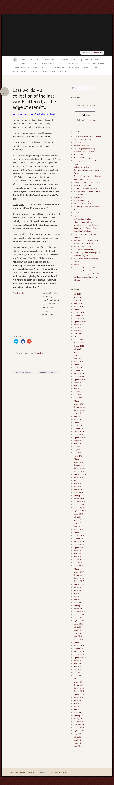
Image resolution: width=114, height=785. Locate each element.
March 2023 (78, 398)
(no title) (77, 212)
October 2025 (79, 318)
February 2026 (79, 309)
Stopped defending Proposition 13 (86, 249)
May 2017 (77, 596)
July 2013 (77, 737)
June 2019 (77, 520)
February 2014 (79, 715)
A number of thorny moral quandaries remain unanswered (50, 372)
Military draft (79, 197)
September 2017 (80, 584)
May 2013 (77, 743)
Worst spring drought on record (85, 188)
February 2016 (79, 642)
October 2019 (79, 507)
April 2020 (78, 489)
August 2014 (78, 697)
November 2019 (80, 504)
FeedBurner (91, 120)
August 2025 (78, 324)
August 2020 (78, 477)
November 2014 (80, 688)
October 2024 (79, 346)
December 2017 (79, 575)
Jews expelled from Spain (83, 185)
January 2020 (79, 498)
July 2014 (77, 700)
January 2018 (79, 572)
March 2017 (78, 602)
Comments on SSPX (69, 63)
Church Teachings (29, 63)
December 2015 (79, 648)
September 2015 (80, 657)
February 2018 (79, 569)
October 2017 (79, 581)
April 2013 (78, 746)
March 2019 (78, 529)
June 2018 (77, 556)
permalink (98, 53)
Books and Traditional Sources (43, 71)
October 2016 (79, 617)
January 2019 (79, 535)
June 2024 (77, 352)
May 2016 (77, 633)
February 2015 (79, 679)
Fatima (44, 67)
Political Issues (19, 71)
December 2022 (79, 407)
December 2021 (79, 428)
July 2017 (77, 590)
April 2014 (78, 709)
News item (77, 142)
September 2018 (80, 547)
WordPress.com (61, 772)
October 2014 (79, 691)
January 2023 (79, 404)
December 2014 (79, 685)
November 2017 (80, 578)
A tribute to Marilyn (81, 167)
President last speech (81, 145)
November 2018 (80, 541)
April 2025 (78, 330)
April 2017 (78, 599)
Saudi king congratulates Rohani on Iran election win (24, 372)
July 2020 (77, 480)
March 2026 (78, 306)
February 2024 (79, 364)
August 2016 (78, 624)
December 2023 (79, 370)
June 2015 (77, 666)
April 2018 (78, 562)
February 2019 (79, 532)
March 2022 (78, 419)
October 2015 (79, 654)
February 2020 (79, 495)
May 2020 (77, 486)
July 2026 (77, 294)
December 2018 (79, 538)
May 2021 (77, 449)
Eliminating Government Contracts (87, 182)
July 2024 (77, 349)
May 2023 (77, 391)
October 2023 (79, 376)
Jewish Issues (74, 67)
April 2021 (78, 453)
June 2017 (77, 593)
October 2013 (79, 727)
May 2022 (77, 413)
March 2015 (78, 675)
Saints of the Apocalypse (83, 222)
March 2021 (78, 456)
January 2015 (79, 682)
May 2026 (77, 300)
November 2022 (80, 410)
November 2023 (80, 373)
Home (23, 59)
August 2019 (78, 514)
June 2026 (77, 297)
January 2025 (79, 339)
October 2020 (79, 471)
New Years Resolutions (82, 246)
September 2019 (80, 511)
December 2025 (79, 315)
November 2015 (80, 651)
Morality (85, 63)
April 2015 (78, 672)
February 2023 (79, 401)
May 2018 (77, 559)
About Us (34, 59)
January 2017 (79, 608)
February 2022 (79, 422)
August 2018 (78, 550)
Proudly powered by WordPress (24, 772)
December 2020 (79, 465)
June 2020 (77, 483)
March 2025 (78, 333)
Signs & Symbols (100, 63)
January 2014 (79, 718)
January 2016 (79, 645)
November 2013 (80, 724)
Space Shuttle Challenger (83, 231)
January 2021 (79, 462)
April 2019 (78, 526)
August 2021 (78, 440)
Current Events (49, 59)
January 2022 (79, 425)
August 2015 (78, 660)
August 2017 (78, 587)
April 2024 (78, 358)
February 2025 (79, 336)
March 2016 (78, 639)
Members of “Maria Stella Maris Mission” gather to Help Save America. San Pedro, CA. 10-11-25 (86, 270)
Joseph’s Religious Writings (25, 67)
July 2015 (77, 663)
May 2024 (77, 355)
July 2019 (77, 517)
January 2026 (79, 312)
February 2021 (79, 459)
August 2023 (78, 382)
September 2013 (80, 730)
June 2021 (77, 446)
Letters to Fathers (49, 63)
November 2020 (80, 468)
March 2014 (78, 712)
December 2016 (79, 611)
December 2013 (79, 721)
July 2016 (77, 627)
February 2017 (79, 605)
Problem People (57, 67)
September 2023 (80, 379)
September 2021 (80, 437)
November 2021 (80, 431)
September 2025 (80, 321)
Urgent (76, 216)
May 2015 (77, 669)
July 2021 (77, 443)
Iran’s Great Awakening (82, 219)
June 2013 (77, 740)
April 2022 (78, 416)
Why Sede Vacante (68, 59)
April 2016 (78, 636)
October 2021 (79, 434)
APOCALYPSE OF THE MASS (85, 203)
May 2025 (77, 327)
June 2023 (77, 388)
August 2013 (78, 734)
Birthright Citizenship (82, 157)
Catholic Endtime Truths (57, 35)
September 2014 (80, 694)
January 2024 (79, 367)
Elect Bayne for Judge (82, 200)
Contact (64, 71)
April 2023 (78, 394)
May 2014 (77, 706)
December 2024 (79, 343)
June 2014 (77, 703)
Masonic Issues (91, 67)
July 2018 (77, 553)
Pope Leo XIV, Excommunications (86, 154)
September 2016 (80, 621)
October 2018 (79, 544)
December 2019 (79, 501)
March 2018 (78, 566)
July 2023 (77, 385)
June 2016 (77, 630)
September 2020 (80, 474)
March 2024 (78, 361)
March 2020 (78, 492)
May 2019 (77, 523)
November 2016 (80, 614)
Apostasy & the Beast (89, 59)
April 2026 (78, 303)
